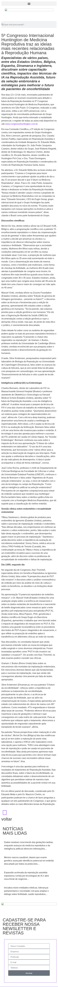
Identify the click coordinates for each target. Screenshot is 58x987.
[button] (29, 3)
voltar (6, 819)
